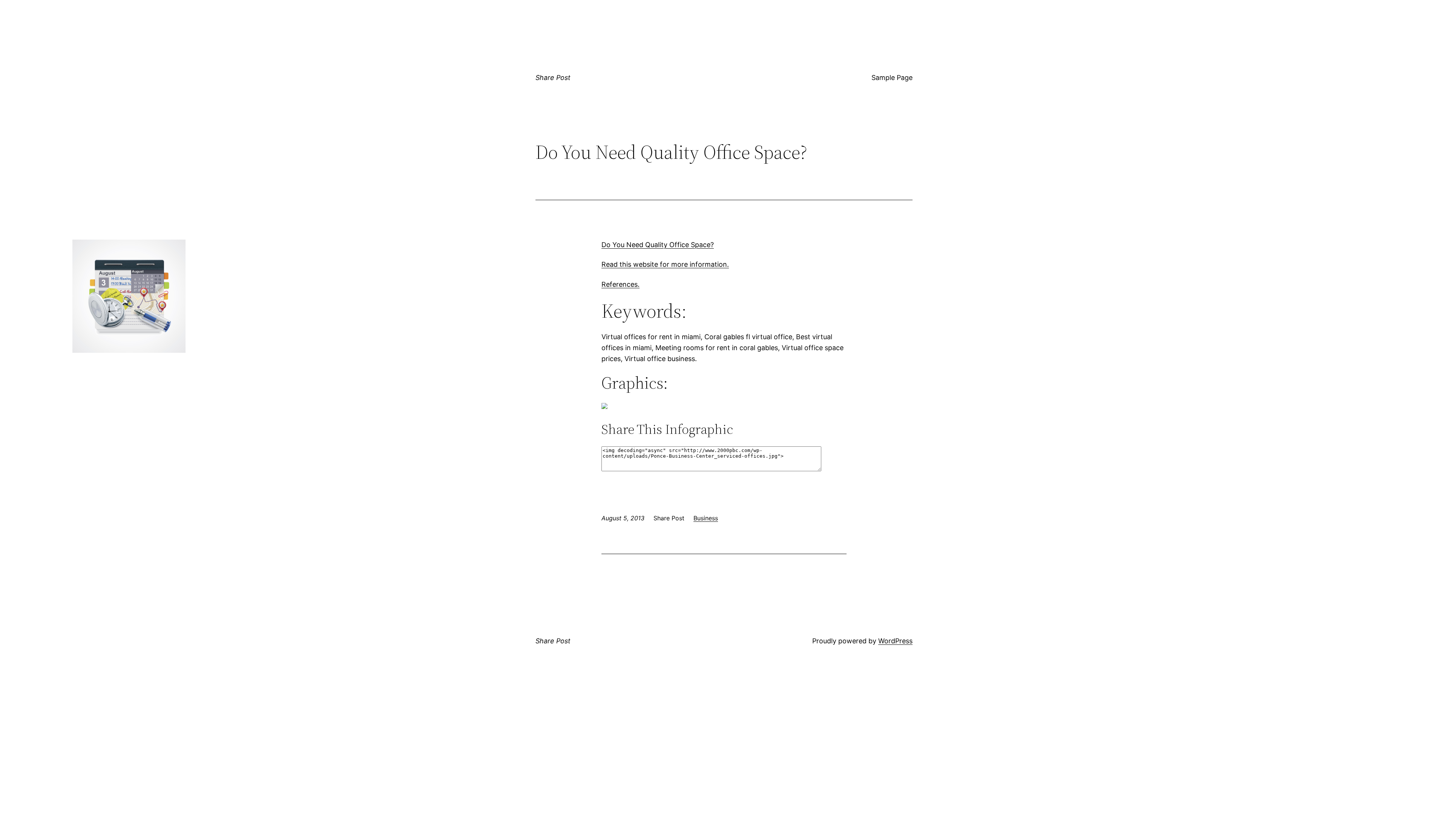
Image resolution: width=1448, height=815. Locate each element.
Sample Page (892, 78)
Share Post (553, 78)
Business (705, 518)
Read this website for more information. (665, 264)
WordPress (895, 641)
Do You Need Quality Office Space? (657, 245)
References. (620, 284)
